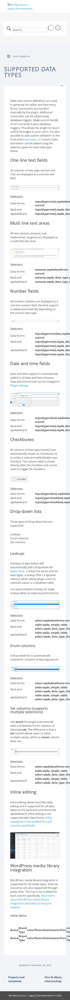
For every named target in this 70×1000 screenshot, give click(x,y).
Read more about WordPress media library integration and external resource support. (32, 901)
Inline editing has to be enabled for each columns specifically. (31, 821)
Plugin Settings (19, 385)
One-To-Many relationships (53, 979)
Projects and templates (16, 979)
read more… (31, 139)
